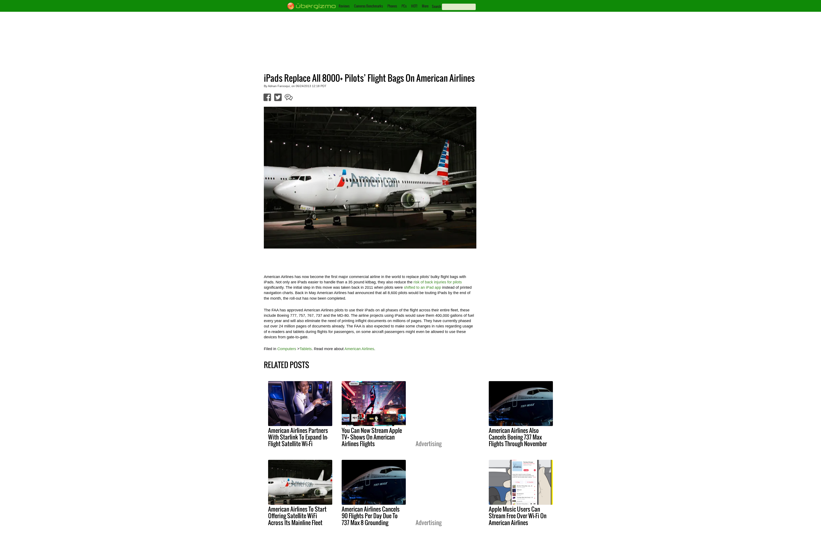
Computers (286, 349)
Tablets (306, 349)
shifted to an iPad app (422, 287)
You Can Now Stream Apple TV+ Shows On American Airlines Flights (372, 437)
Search (436, 6)
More (425, 6)
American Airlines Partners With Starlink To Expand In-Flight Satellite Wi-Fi (298, 437)
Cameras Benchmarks (368, 6)
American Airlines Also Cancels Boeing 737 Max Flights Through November (518, 437)
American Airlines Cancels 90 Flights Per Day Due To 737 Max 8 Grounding (371, 516)
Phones (392, 6)
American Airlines (359, 349)
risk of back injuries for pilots (437, 282)
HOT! (414, 6)
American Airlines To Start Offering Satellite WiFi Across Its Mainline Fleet (297, 516)
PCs (404, 6)
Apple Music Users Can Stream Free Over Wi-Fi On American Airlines (517, 516)
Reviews (344, 6)
